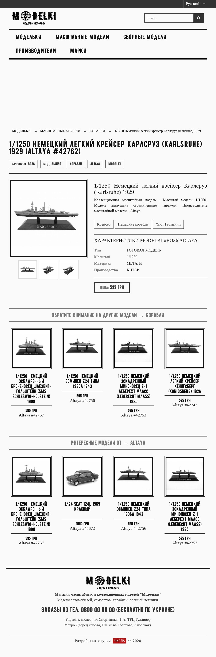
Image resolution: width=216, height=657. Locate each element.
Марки (78, 51)
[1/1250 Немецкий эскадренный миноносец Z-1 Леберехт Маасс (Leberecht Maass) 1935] (133, 348)
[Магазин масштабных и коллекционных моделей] (108, 582)
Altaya (95, 164)
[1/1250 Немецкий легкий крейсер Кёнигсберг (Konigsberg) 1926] (185, 348)
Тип (97, 250)
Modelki (114, 164)
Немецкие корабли (133, 224)
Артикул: (23, 164)
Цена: (104, 287)
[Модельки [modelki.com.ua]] (42, 18)
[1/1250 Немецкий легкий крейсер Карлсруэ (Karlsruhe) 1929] (28, 269)
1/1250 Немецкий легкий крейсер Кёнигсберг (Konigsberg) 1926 (184, 383)
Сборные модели (145, 37)
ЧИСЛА (119, 641)
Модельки (29, 37)
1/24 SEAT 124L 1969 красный (82, 506)
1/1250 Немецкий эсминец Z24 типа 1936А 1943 (82, 381)
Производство (106, 270)
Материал (102, 263)
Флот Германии (168, 224)
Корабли (76, 164)
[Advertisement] (108, 94)
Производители (36, 51)
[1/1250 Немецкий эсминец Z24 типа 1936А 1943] (82, 348)
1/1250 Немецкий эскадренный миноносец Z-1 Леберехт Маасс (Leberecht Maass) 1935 (133, 388)
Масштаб (102, 257)
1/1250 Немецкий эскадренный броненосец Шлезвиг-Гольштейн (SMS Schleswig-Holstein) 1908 (31, 388)
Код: (52, 164)
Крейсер (104, 224)
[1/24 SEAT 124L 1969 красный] (82, 476)
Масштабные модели (82, 37)
